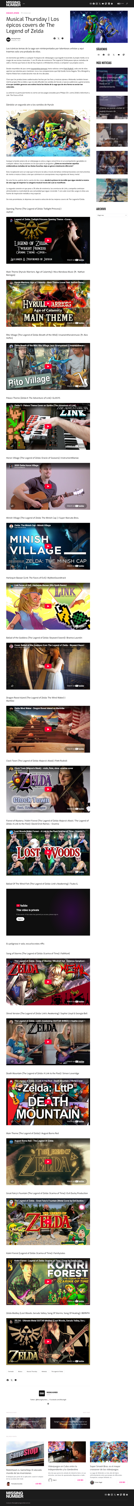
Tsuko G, (74, 883)
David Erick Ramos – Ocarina (45, 823)
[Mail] (91, 4)
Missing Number (16, 38)
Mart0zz (10, 700)
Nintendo (44, 1371)
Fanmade (11, 1371)
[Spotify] (112, 4)
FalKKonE (65, 953)
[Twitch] (106, 4)
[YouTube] (103, 4)
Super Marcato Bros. (69, 518)
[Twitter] (100, 4)
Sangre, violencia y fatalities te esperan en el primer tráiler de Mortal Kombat (70, 1423)
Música (20, 1371)
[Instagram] (97, 4)
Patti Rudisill (68, 69)
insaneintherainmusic (39, 69)
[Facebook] (94, 4)
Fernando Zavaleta (16, 1484)
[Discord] (109, 4)
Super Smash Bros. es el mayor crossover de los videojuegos (105, 1468)
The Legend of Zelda (57, 1371)
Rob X (55, 1480)
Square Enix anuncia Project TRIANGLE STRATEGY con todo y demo (24, 1423)
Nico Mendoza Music (63, 271)
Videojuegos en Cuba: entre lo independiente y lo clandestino (63, 1468)
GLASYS (56, 398)
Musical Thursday (32, 1371)
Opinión (16, 13)
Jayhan (9, 212)
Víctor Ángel (98, 1482)
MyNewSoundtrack (57, 577)
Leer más (38, 1484)
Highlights (9, 13)
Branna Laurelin (74, 637)
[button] (120, 4)
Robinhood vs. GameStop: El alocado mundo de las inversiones (24, 1472)
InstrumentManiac (70, 458)
